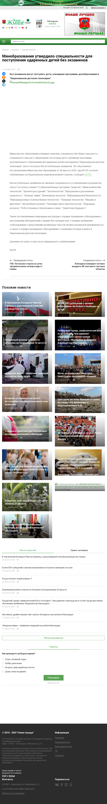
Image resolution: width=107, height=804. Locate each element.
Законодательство (63, 746)
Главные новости (29, 50)
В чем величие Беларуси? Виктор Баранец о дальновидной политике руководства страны (24, 305)
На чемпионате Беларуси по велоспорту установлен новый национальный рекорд (80, 436)
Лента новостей (28, 550)
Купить (52, 24)
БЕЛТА (88, 174)
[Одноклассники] (3, 77)
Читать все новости (53, 638)
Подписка (59, 755)
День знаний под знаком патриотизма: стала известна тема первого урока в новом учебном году (26, 469)
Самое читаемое (79, 550)
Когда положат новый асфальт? (17, 579)
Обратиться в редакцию (13, 793)
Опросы (53, 646)
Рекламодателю (62, 742)
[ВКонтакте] (3, 73)
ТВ (56, 751)
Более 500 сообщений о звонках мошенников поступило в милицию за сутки (78, 306)
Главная (5, 50)
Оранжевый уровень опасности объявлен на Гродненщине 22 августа (34, 590)
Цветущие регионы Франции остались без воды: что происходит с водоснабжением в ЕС (79, 402)
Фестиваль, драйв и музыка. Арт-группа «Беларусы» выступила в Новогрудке (37, 614)
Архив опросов (53, 683)
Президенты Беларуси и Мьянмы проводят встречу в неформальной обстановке (24, 527)
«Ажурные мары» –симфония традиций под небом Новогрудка (31, 625)
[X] (3, 81)
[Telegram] (3, 84)
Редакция (59, 738)
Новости (15, 50)
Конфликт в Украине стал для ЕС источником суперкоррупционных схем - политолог (27, 401)
